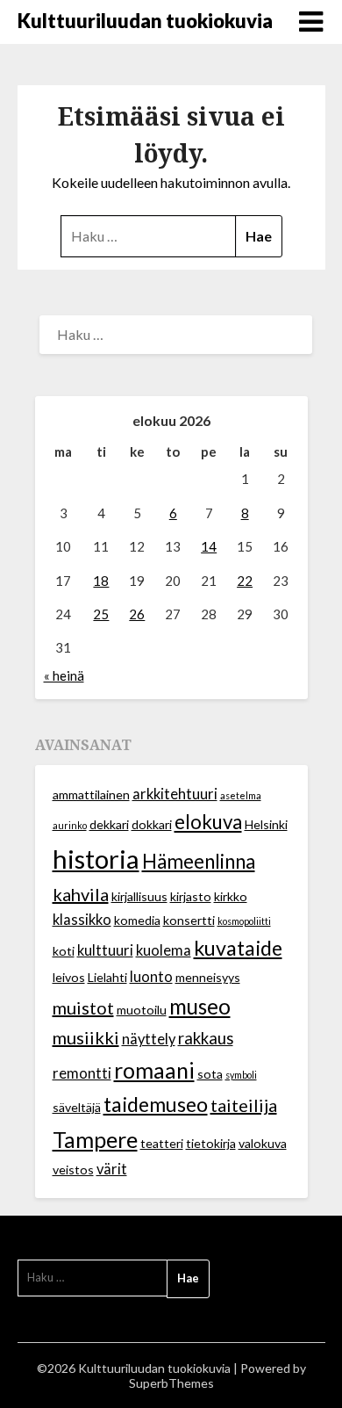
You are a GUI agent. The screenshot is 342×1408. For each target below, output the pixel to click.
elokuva (208, 822)
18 (101, 580)
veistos (73, 1169)
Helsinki (266, 824)
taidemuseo (155, 1104)
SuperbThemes (171, 1383)
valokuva (263, 1143)
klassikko (82, 919)
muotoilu (142, 1009)
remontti (82, 1073)
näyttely (148, 1039)
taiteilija (243, 1105)
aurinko (70, 825)
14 (209, 546)
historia (96, 858)
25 (101, 614)
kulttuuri (105, 950)
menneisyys (207, 977)
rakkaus (205, 1038)
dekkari (109, 824)
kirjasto (190, 896)
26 (137, 614)
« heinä (64, 675)
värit (111, 1169)
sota (210, 1073)
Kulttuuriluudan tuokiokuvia (145, 20)
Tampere (95, 1139)
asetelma (240, 795)
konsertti (189, 920)
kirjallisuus (139, 896)
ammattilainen (91, 794)
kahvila (81, 894)
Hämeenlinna (198, 861)
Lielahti (107, 977)
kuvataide (238, 947)
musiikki (86, 1037)
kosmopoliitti (244, 921)
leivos (69, 977)
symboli (241, 1074)
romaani (154, 1070)
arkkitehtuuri (174, 794)
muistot (83, 1007)
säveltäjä (77, 1107)
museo (200, 1006)
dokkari (152, 824)
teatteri (161, 1143)
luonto (151, 977)
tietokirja (211, 1143)
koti (64, 950)
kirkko (230, 896)
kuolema (163, 950)
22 (245, 580)
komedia (137, 920)
